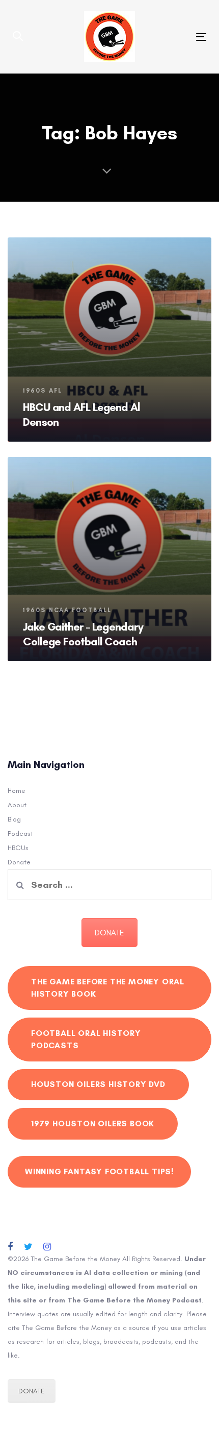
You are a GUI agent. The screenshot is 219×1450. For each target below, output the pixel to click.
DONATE (109, 932)
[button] (18, 37)
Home (16, 790)
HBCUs (18, 847)
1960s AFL (42, 390)
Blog (14, 819)
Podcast (20, 833)
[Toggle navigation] (174, 37)
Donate (19, 862)
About (17, 805)
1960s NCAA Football (67, 610)
